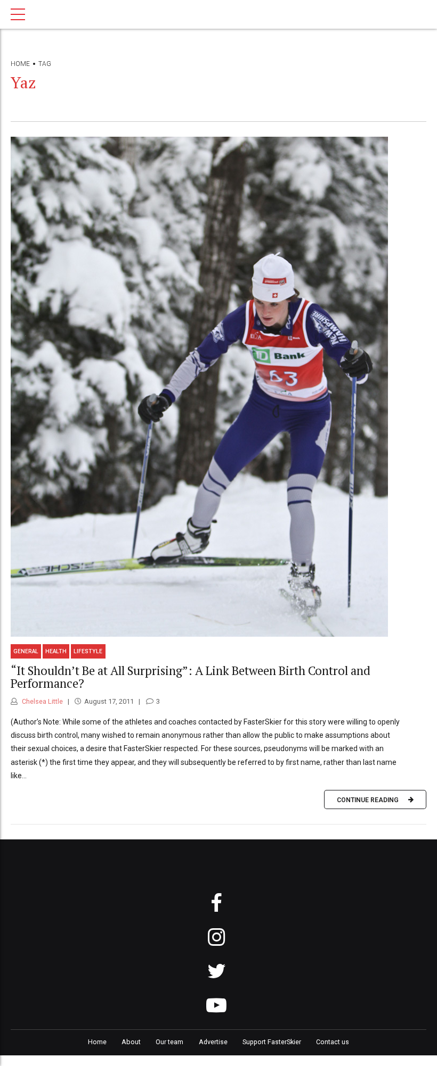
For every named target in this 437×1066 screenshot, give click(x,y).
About (131, 1042)
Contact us (332, 1042)
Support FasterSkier (271, 1042)
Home (20, 64)
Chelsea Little (41, 701)
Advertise (213, 1042)
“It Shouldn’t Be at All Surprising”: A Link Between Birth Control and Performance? (190, 677)
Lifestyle (88, 651)
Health (56, 651)
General (25, 651)
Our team (169, 1042)
